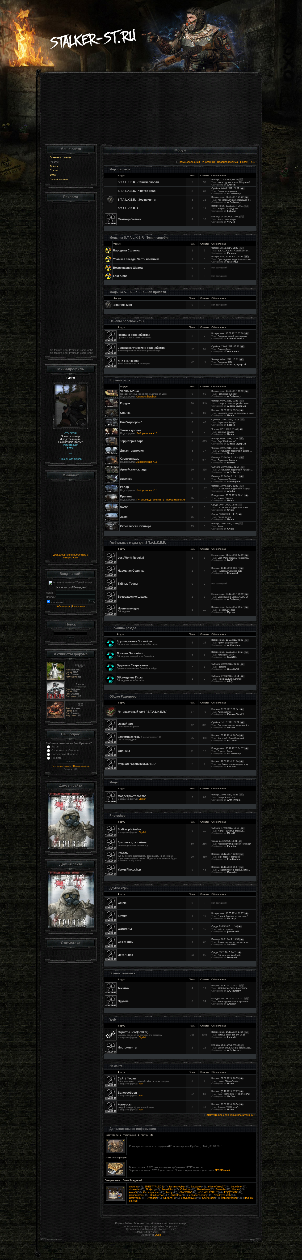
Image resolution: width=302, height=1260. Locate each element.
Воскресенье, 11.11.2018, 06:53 (227, 640)
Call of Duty (125, 942)
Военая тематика (122, 973)
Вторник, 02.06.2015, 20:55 (225, 1078)
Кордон (125, 403)
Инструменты (127, 1047)
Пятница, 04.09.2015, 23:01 (225, 217)
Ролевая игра (119, 380)
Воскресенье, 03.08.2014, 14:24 (227, 652)
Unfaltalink (233, 351)
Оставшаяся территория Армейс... (235, 470)
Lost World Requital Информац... (234, 558)
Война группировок (227, 191)
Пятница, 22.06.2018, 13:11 (225, 476)
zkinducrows (157, 1195)
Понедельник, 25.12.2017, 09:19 (227, 594)
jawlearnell (233, 931)
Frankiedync (233, 859)
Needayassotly (222, 1195)
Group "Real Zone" (227, 797)
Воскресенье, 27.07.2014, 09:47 (227, 607)
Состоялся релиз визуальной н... (234, 725)
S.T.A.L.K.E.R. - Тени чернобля (138, 182)
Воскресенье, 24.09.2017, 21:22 (227, 197)
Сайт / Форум (127, 1078)
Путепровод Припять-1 (150, 499)
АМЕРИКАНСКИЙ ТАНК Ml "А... (234, 988)
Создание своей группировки (232, 336)
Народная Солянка (126, 250)
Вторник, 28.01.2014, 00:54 (225, 1104)
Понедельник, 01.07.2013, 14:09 (227, 555)
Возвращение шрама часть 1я (233, 597)
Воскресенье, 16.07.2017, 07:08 (227, 333)
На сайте (115, 1066)
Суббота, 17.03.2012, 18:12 (225, 828)
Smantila (221, 1189)
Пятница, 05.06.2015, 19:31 (225, 457)
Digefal (142, 832)
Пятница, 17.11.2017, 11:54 (224, 709)
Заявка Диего (224, 349)
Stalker (142, 799)
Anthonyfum (233, 481)
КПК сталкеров (128, 360)
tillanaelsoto (203, 1189)
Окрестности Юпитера (65, 750)
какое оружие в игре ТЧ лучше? (234, 182)
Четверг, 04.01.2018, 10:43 (224, 401)
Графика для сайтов (132, 842)
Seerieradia (208, 1197)
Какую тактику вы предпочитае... (234, 942)
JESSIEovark (222, 1170)
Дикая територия (132, 450)
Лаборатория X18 (146, 433)
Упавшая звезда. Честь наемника (136, 259)
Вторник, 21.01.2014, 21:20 (225, 761)
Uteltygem (135, 1197)
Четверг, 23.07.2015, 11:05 (224, 523)
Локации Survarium (130, 653)
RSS (252, 161)
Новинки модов (128, 608)
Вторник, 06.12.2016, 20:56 (225, 735)
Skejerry (150, 1189)
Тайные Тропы (128, 583)
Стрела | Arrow (225, 751)
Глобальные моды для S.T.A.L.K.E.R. (137, 542)
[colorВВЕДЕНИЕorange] (230, 679)
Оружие (123, 1001)
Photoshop (117, 815)
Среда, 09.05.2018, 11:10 (224, 926)
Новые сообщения (189, 161)
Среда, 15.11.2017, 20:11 (223, 952)
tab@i (230, 681)
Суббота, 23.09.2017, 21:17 (225, 467)
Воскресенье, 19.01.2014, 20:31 (227, 206)
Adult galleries (224, 712)
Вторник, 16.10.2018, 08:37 (225, 568)
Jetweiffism (167, 1189)
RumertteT (232, 573)
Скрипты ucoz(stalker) (133, 1032)
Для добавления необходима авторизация (70, 556)
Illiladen (236, 1189)
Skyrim (122, 916)
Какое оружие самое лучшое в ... (234, 1001)
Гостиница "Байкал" (227, 394)
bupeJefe (236, 1186)
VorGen (231, 222)
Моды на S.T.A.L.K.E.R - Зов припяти (137, 292)
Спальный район (146, 396)
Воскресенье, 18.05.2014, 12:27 (227, 913)
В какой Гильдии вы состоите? (233, 916)
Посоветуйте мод (226, 610)
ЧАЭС (124, 507)
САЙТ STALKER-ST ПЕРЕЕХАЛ (234, 1094)
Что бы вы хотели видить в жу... (234, 764)
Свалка (125, 412)
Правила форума (227, 161)
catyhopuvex (188, 1197)
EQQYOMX (231, 1192)
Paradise (231, 253)
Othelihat (185, 1189)
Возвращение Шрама (128, 267)
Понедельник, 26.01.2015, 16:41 (227, 495)
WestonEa (232, 262)
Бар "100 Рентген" (227, 441)
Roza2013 (232, 740)
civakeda (134, 1189)
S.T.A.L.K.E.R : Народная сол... (234, 251)
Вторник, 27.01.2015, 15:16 (225, 410)
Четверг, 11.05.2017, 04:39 (224, 179)
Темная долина (130, 430)
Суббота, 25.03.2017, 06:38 (225, 346)
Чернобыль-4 (129, 391)
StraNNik (232, 657)
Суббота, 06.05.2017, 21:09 (225, 188)
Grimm (230, 510)
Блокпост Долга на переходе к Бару (236, 413)
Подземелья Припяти (64, 754)
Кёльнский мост (226, 655)
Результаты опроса (61, 766)
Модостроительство (132, 796)
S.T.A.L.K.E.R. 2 (128, 208)
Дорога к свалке (226, 432)
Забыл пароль (63, 606)
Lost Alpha (120, 276)
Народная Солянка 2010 (230, 571)
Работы (123, 853)
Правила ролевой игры (134, 335)
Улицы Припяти (225, 498)
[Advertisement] (151, 111)
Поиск (243, 161)
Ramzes (231, 463)
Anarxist (231, 1004)
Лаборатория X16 (146, 461)
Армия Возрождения (228, 643)
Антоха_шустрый (236, 364)
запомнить (57, 602)
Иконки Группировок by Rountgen (234, 844)
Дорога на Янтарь (227, 422)
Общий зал (125, 723)
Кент (141, 1084)
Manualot (232, 872)
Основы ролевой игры (126, 321)
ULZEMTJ (169, 1197)
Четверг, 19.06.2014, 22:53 (224, 486)
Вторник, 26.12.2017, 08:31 (225, 985)
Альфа (231, 491)
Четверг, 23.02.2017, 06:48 (224, 795)
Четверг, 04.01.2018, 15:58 (224, 438)
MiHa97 (231, 833)
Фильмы (124, 751)
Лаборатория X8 (175, 499)
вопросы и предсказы (228, 208)
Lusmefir (232, 1037)
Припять (56, 757)
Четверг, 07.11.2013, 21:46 (224, 429)
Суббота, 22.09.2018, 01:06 (225, 664)
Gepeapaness (151, 1192)
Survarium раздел (122, 628)
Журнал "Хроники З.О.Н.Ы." (137, 764)
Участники (208, 161)
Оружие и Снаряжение (132, 665)
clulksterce (177, 1195)
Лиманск (126, 479)
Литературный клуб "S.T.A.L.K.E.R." (142, 711)
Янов (220, 526)
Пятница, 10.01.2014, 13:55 (225, 939)
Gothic (122, 903)
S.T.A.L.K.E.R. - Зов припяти (136, 199)
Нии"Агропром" (131, 422)
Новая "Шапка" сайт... (229, 1081)
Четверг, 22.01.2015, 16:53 (224, 448)
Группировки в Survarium (134, 641)
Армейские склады (133, 469)
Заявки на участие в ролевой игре (141, 348)
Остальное (125, 955)
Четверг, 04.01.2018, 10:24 (224, 359)
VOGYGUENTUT (208, 1192)
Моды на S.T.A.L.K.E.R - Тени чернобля (139, 237)
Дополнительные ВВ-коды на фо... (235, 1048)
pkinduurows (136, 1195)
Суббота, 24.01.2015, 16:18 (225, 420)
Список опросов (81, 766)
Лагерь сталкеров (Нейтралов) (233, 403)
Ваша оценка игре (227, 219)
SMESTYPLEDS (153, 1186)
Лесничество (224, 517)
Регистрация (78, 606)
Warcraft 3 (125, 929)
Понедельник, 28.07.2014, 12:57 (227, 998)
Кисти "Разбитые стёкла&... (231, 831)
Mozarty (231, 918)
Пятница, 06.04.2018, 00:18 (225, 1045)
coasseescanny (198, 1195)
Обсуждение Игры (130, 677)
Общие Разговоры (123, 696)
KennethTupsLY (235, 338)
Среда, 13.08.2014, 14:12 (224, 514)
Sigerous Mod (122, 304)
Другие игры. (119, 888)
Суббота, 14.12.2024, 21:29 (225, 722)
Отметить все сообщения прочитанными (230, 1114)
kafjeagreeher (229, 1197)
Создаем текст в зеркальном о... (234, 870)
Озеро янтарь (129, 458)
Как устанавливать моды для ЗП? (234, 200)
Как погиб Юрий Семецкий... (232, 738)
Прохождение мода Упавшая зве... (235, 259)
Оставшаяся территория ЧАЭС (233, 507)
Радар (124, 487)
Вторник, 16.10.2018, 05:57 (225, 867)
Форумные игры (129, 736)
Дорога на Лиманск (227, 460)
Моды (113, 782)
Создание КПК (225, 362)
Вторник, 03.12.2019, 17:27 (225, 1091)
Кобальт (231, 211)
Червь (230, 415)
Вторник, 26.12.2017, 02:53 (225, 854)
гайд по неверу (225, 929)
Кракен (231, 425)
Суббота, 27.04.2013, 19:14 (225, 676)
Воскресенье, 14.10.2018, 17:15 (227, 1032)
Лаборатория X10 (146, 490)
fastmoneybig (177, 1186)
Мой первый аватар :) (229, 857)
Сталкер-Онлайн (129, 219)
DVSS (230, 560)
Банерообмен (127, 1092)
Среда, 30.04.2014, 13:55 (224, 505)
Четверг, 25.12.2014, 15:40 (224, 248)
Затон (55, 746)
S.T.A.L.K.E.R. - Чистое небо (136, 191)
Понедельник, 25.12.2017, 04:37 (227, 748)
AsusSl (133, 1192)
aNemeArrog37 (216, 1186)
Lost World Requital (131, 557)
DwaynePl (232, 957)
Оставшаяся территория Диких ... (235, 451)
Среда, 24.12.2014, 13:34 (224, 841)
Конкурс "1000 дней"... (229, 1107)
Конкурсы (124, 1104)
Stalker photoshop (130, 829)
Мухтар (231, 612)
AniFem (231, 185)
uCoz (158, 1234)
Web (112, 1019)
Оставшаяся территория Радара (234, 489)
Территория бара (131, 441)
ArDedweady (234, 193)
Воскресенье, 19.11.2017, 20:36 (227, 256)
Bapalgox (196, 1186)
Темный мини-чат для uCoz (231, 1035)
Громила (222, 667)
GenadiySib (233, 669)
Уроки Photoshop (129, 869)
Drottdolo (152, 1197)
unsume (133, 1186)
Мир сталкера (119, 169)
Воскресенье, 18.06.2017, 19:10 (227, 391)
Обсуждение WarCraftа (229, 955)
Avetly (168, 1192)
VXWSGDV (185, 1192)
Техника (123, 988)
